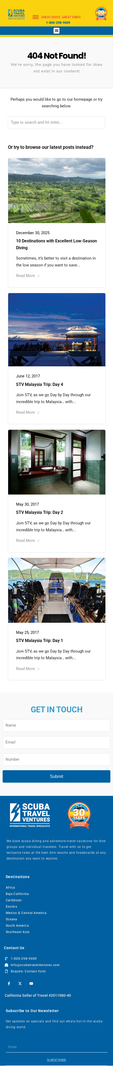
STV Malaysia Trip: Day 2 (39, 512)
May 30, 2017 (27, 504)
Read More (25, 275)
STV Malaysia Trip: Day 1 (39, 640)
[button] (57, 31)
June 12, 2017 (28, 376)
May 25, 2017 (27, 632)
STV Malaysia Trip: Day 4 (39, 384)
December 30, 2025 (32, 232)
